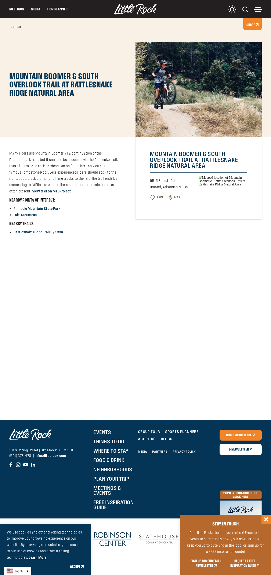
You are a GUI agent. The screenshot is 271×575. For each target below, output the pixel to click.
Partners (159, 451)
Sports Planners (182, 432)
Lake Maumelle (25, 215)
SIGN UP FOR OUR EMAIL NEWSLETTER (206, 563)
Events (102, 432)
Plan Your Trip (111, 478)
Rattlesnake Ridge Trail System (38, 232)
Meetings (16, 9)
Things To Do (108, 441)
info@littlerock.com (50, 456)
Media (35, 9)
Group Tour (149, 432)
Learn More (37, 557)
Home (17, 27)
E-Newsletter (239, 449)
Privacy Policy (184, 451)
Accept (75, 566)
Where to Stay (111, 450)
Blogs (167, 439)
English (19, 570)
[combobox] (17, 571)
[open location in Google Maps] (223, 180)
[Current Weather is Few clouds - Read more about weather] (232, 9)
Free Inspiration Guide (113, 504)
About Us (147, 439)
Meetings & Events (107, 490)
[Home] (135, 9)
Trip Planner (57, 9)
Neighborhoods (112, 469)
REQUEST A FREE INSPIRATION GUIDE (243, 563)
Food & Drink (108, 460)
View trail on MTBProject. (52, 191)
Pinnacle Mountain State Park (37, 208)
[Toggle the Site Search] (245, 9)
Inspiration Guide (239, 435)
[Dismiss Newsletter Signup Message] (266, 519)
